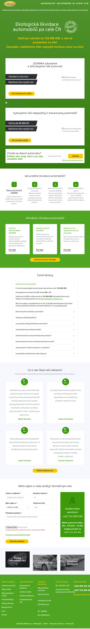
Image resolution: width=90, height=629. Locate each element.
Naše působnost (73, 10)
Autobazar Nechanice (27, 596)
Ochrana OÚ (69, 624)
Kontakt (85, 10)
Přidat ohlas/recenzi (45, 471)
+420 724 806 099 (63, 3)
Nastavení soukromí (56, 624)
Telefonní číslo (39, 503)
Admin (46, 624)
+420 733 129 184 (72, 532)
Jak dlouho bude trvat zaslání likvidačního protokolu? (33, 336)
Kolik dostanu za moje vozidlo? (26, 284)
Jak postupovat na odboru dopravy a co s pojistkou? (33, 347)
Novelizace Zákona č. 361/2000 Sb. (43, 229)
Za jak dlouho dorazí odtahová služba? (28, 330)
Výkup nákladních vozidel (34, 10)
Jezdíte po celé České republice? (26, 318)
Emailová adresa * (40, 493)
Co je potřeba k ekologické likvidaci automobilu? (32, 324)
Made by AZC (37, 624)
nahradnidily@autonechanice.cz (51, 299)
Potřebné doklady (49, 10)
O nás (80, 10)
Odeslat (75, 156)
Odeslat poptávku (17, 541)
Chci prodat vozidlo (20, 140)
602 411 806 (71, 592)
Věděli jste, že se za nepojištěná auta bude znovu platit (70, 230)
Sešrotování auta (43, 594)
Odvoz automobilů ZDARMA (14, 191)
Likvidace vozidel (25, 592)
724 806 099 (52, 38)
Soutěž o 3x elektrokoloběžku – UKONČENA (15, 230)
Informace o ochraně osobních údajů (17, 535)
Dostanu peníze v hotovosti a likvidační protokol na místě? (35, 341)
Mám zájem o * (11, 503)
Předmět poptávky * (13, 513)
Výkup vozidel (20, 10)
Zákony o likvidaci (61, 10)
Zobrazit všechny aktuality (45, 260)
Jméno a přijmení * (13, 493)
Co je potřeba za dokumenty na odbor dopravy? (31, 354)
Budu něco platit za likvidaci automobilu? (29, 312)
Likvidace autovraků (9, 10)
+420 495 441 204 (47, 3)
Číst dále (12, 250)
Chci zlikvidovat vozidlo (21, 94)
